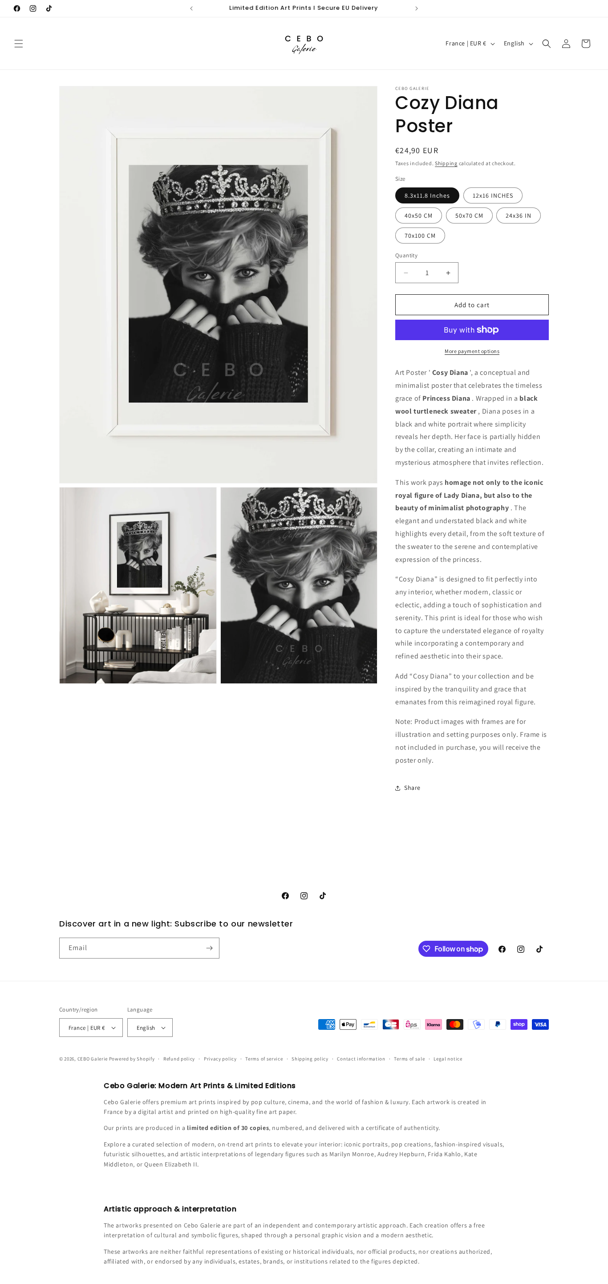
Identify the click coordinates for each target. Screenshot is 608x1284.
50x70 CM (469, 215)
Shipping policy (310, 1059)
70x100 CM (420, 236)
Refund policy (179, 1059)
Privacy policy (220, 1059)
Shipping (446, 163)
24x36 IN (518, 215)
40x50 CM (419, 215)
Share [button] (412, 788)
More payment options (472, 351)
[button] (18, 43)
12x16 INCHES (493, 195)
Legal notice (448, 1059)
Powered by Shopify (132, 1059)
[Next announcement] (416, 8)
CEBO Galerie (92, 1059)
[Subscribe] (209, 948)
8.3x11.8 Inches (427, 195)
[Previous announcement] (191, 8)
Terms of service (264, 1059)
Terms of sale (409, 1059)
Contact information (361, 1059)
